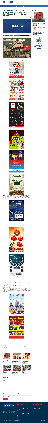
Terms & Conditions (43, 420)
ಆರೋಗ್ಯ (18, 410)
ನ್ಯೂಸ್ (5, 8)
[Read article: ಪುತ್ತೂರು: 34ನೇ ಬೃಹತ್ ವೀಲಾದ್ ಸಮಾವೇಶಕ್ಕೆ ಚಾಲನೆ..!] (7, 368)
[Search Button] (44, 6)
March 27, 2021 (4, 17)
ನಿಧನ (22, 409)
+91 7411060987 (38, 408)
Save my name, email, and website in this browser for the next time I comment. (13, 396)
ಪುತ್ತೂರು (7, 8)
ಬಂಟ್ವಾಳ (23, 413)
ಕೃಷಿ (17, 415)
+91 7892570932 (34, 408)
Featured (24, 370)
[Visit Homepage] (8, 3)
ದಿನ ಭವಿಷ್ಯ (23, 407)
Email (3, 393)
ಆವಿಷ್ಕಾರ (18, 411)
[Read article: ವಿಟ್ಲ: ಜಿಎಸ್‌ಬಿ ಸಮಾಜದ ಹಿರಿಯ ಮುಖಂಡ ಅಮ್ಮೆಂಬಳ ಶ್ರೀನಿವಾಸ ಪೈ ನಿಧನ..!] (7, 356)
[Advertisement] (31, 2)
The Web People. (18, 420)
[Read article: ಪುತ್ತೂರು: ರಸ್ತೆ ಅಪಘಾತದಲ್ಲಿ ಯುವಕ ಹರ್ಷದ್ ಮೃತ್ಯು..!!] (26, 368)
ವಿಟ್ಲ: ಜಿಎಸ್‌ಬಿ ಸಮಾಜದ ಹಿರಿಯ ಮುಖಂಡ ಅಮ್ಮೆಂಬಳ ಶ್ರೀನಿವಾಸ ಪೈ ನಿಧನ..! (6, 361)
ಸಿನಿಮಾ (27, 414)
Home (3, 8)
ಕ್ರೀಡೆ (17, 416)
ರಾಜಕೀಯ (28, 407)
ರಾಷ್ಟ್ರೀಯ (28, 409)
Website (18, 393)
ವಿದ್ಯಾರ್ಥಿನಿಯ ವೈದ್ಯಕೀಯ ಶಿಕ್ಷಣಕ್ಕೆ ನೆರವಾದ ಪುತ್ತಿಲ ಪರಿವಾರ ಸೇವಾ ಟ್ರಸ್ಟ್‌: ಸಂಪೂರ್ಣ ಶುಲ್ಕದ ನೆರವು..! (16, 361)
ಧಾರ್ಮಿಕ (13, 370)
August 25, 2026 (4, 362)
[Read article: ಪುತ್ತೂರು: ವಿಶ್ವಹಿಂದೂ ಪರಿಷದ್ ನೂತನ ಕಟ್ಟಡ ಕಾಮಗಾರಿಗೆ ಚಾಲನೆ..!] (16, 368)
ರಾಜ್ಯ (27, 408)
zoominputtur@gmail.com (36, 409)
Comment (4, 380)
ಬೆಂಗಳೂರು (23, 414)
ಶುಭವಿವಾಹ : (28, 413)
